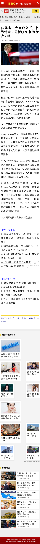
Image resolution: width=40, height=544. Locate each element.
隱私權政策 (32, 539)
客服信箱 (9, 539)
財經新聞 (8, 17)
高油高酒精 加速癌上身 (10, 439)
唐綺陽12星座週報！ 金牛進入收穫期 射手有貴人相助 (7, 395)
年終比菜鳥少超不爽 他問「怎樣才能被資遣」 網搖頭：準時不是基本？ (20, 238)
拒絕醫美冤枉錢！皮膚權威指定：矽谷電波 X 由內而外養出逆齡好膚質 (10, 417)
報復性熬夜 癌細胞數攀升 (33, 373)
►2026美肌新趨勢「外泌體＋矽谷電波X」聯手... (17, 262)
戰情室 (24, 318)
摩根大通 (11, 318)
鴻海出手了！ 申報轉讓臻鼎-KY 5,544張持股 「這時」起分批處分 (33, 434)
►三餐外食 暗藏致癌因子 (13, 266)
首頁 (1, 17)
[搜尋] (37, 5)
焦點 (15, 17)
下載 (35, 11)
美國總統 (32, 318)
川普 (18, 318)
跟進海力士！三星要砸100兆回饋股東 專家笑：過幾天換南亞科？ (7, 457)
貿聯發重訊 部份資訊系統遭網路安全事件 (10, 355)
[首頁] (20, 3)
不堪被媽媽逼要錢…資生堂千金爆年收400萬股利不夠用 (10, 377)
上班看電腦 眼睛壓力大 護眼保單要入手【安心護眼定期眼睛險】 (33, 395)
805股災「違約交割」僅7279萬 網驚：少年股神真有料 (33, 457)
